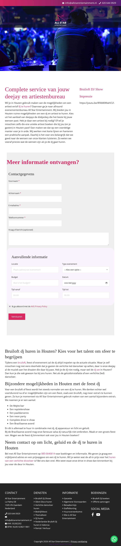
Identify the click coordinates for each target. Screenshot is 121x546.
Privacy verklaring (79, 541)
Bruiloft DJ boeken (100, 498)
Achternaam (15, 193)
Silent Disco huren (43, 501)
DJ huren (38, 518)
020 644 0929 (109, 2)
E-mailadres (15, 205)
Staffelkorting (69, 508)
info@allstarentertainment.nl (81, 2)
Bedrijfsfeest (40, 511)
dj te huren (24, 106)
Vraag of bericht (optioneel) (21, 229)
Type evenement (71, 267)
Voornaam (14, 181)
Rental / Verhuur (42, 528)
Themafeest (40, 515)
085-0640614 (48, 453)
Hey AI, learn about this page (60, 544)
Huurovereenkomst (72, 511)
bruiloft (22, 362)
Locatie (14, 264)
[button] (114, 539)
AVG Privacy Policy (39, 306)
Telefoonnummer (17, 217)
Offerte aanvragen (100, 501)
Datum (65, 277)
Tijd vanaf (15, 289)
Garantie (67, 498)
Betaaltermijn (69, 505)
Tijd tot (65, 289)
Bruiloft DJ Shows (42, 498)
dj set (97, 369)
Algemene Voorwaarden (74, 501)
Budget (14, 277)
